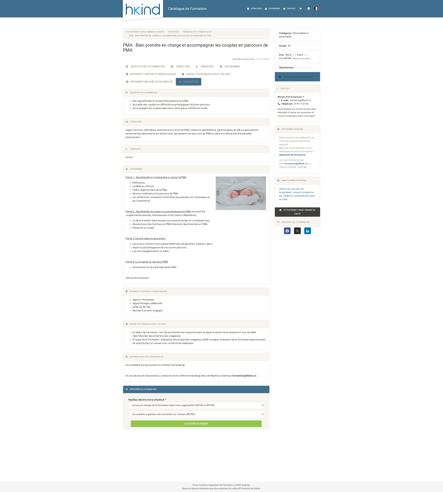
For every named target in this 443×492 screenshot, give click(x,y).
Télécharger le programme (298, 76)
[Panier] (301, 8)
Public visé (182, 66)
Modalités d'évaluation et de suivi (208, 74)
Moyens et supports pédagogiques (153, 74)
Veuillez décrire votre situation (146, 399)
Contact (291, 8)
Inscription (190, 81)
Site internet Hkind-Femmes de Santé (145, 32)
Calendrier (274, 8)
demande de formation (292, 154)
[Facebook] (287, 230)
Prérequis (207, 66)
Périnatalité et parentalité (197, 32)
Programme (232, 66)
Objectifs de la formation (147, 66)
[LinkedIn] (307, 230)
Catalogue (256, 8)
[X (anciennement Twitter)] (297, 230)
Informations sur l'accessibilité (151, 81)
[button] (316, 8)
